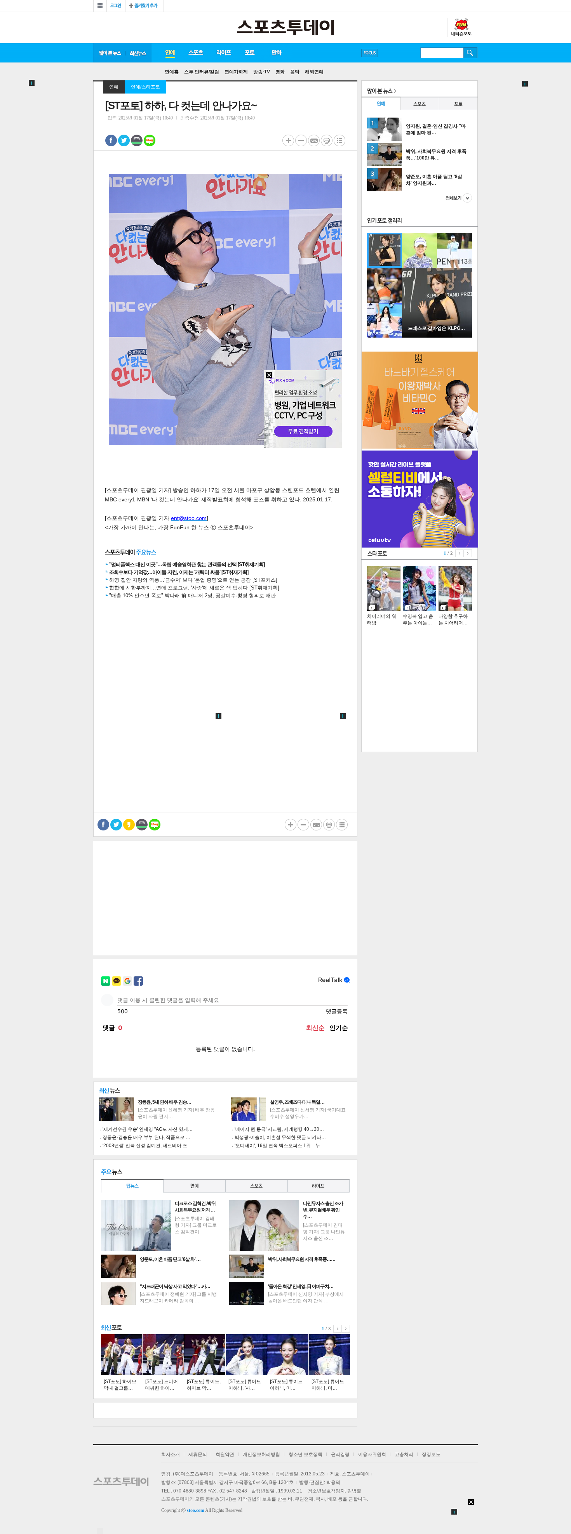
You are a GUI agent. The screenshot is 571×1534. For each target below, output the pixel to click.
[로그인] (116, 6)
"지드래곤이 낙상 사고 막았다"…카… (175, 1286)
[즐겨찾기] (144, 6)
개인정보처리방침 (261, 1454)
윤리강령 (340, 1454)
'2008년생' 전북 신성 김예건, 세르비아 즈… (147, 1145)
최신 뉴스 (138, 52)
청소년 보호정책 (305, 1454)
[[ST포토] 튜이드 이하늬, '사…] (246, 1354)
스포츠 (195, 52)
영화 (280, 72)
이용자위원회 (372, 1454)
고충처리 (404, 1454)
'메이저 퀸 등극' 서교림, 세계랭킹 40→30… (279, 1129)
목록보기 (339, 140)
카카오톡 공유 (129, 824)
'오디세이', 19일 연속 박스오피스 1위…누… (280, 1145)
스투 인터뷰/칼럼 (201, 72)
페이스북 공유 (111, 140)
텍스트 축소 (301, 140)
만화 (276, 52)
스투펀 (461, 27)
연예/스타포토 (145, 87)
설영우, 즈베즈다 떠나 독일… (297, 1102)
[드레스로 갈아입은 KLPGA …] (437, 336)
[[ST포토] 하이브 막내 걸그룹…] (121, 1354)
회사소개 (170, 1454)
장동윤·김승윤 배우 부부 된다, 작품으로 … (146, 1137)
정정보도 (431, 1454)
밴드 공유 (137, 140)
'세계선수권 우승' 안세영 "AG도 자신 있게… (148, 1129)
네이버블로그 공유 (149, 140)
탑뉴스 (132, 1186)
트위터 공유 (124, 140)
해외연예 (314, 72)
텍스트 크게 (288, 140)
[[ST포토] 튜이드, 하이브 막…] (204, 1354)
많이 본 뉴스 (109, 52)
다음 (346, 1329)
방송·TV (261, 72)
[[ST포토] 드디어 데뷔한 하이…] (163, 1354)
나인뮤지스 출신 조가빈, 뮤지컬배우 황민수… (323, 1210)
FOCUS (369, 53)
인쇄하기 (327, 140)
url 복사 (314, 140)
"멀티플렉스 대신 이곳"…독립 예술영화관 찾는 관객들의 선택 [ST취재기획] (187, 564)
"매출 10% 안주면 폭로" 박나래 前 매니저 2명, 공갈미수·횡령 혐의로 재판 (192, 595)
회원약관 (225, 1454)
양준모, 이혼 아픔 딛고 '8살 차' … (170, 1259)
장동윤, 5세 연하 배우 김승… (164, 1102)
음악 (294, 72)
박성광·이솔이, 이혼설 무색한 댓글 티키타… (280, 1137)
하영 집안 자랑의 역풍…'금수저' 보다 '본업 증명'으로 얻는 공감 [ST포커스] (193, 580)
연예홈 (172, 72)
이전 (337, 1329)
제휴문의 (197, 1454)
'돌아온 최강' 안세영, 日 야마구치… (300, 1286)
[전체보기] (100, 6)
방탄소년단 (392, 52)
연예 (169, 52)
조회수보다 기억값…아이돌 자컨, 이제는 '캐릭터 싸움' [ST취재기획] (178, 572)
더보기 (459, 198)
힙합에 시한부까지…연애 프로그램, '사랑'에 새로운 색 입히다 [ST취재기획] (194, 588)
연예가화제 (236, 72)
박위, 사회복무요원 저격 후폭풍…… (301, 1259)
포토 (249, 52)
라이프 (224, 52)
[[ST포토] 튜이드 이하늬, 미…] (287, 1354)
